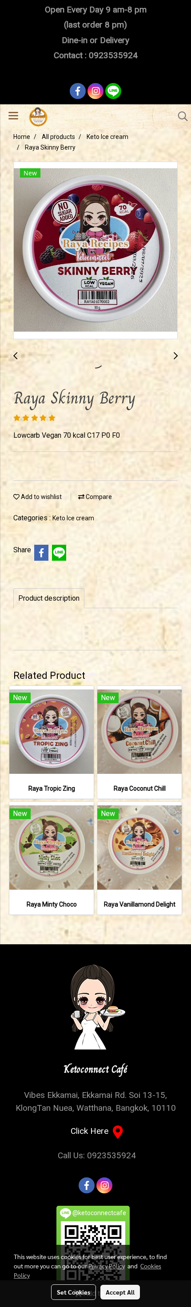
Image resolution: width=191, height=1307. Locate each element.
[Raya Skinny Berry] (95, 251)
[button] (180, 116)
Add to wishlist (41, 496)
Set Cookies (73, 1292)
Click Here (92, 1131)
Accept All (120, 1292)
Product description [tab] (49, 598)
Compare (98, 496)
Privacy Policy (106, 1266)
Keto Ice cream (73, 518)
